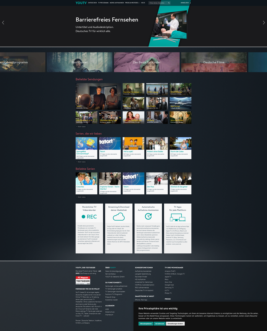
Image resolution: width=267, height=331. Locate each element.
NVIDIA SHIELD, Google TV (175, 274)
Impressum (109, 315)
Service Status (110, 274)
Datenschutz (110, 312)
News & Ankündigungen (113, 271)
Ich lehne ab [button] (159, 324)
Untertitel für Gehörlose (143, 282)
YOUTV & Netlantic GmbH (115, 277)
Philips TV (168, 293)
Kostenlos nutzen (111, 300)
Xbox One (168, 282)
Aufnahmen (117, 3)
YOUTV (81, 3)
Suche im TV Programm (113, 294)
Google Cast (169, 285)
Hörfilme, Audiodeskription (144, 285)
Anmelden (185, 3)
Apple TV (168, 277)
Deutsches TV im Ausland (144, 290)
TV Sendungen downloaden (115, 291)
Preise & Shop (110, 297)
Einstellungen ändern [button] (175, 324)
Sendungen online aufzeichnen (116, 286)
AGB (107, 309)
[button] (190, 3)
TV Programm (103, 3)
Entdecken (92, 3)
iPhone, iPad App (141, 300)
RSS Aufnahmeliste (142, 287)
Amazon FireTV (170, 271)
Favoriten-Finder (141, 277)
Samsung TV (169, 287)
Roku (166, 279)
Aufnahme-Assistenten (143, 271)
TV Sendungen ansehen (113, 289)
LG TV (167, 290)
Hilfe (143, 3)
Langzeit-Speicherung (143, 274)
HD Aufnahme (140, 279)
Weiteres (131, 3)
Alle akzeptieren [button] (146, 324)
